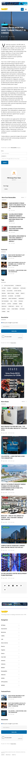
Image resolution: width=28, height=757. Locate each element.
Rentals (17, 306)
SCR (21, 306)
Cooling (3, 290)
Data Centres (9, 290)
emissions (4, 293)
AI (2, 285)
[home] (4, 9)
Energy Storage (11, 293)
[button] (26, 9)
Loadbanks (15, 303)
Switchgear (22, 308)
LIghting (9, 303)
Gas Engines (10, 295)
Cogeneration (15, 288)
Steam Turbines (15, 308)
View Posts (14, 179)
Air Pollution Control (9, 285)
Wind (8, 311)
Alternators (18, 285)
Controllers (22, 288)
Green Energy (21, 298)
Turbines (6, 189)
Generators (4, 298)
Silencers (3, 308)
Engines (17, 293)
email (2, 150)
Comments (3, 156)
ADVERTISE (2, 754)
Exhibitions (4, 295)
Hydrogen (21, 301)
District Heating (17, 290)
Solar (8, 308)
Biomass (9, 288)
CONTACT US (14, 754)
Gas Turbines (17, 295)
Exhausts (22, 293)
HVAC (11, 301)
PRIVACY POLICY (8, 754)
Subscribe (22, 9)
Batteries (4, 288)
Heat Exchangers (5, 301)
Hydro (15, 301)
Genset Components (13, 298)
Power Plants (11, 306)
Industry (4, 303)
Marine (20, 303)
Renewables (4, 24)
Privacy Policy (13, 342)
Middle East (4, 306)
